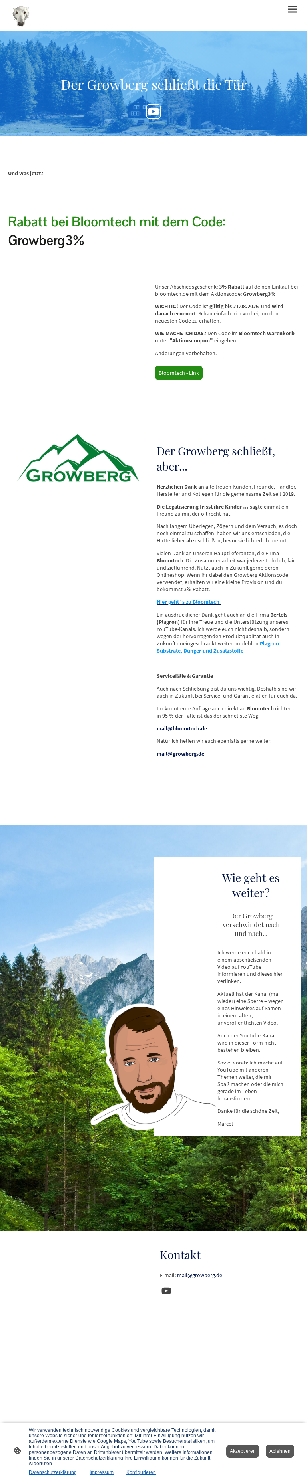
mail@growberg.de (199, 1275)
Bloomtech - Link (179, 372)
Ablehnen (280, 1451)
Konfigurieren (141, 1472)
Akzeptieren (243, 1451)
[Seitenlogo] (21, 15)
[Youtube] (153, 111)
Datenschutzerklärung (53, 1472)
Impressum (102, 1472)
